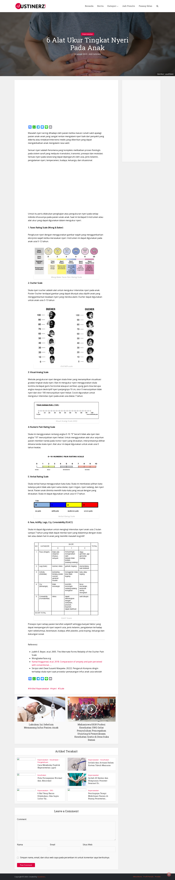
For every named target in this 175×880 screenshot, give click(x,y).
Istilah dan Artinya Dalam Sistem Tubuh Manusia (101, 763)
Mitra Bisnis (137, 876)
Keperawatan (87, 34)
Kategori (111, 6)
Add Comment (95, 54)
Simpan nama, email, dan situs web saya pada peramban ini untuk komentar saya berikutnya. (65, 857)
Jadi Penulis (128, 6)
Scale (61, 688)
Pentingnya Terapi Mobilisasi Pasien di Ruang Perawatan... (98, 796)
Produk (158, 876)
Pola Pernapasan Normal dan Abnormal (50, 779)
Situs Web (87, 844)
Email (52, 844)
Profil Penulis (148, 876)
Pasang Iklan (145, 6)
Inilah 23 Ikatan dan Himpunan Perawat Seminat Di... (98, 780)
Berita (100, 6)
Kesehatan (54, 760)
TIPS (51, 790)
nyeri (54, 688)
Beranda (89, 6)
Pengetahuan (43, 762)
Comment (21, 819)
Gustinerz (41, 877)
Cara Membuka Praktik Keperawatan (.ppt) (49, 766)
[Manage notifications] (169, 874)
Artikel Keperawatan (39, 688)
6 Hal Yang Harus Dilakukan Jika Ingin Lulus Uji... (48, 796)
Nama (20, 844)
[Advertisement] (66, 102)
